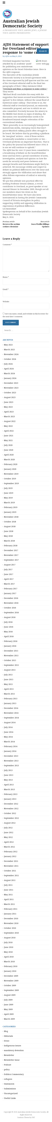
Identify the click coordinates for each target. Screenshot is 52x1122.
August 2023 (9, 397)
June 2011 (8, 890)
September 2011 (11, 875)
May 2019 (8, 498)
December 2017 (11, 550)
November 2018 (11, 517)
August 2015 (9, 670)
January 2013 (10, 799)
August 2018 (9, 526)
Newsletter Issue (12, 1060)
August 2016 (9, 617)
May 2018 (8, 536)
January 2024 (10, 378)
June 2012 (8, 832)
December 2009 (11, 976)
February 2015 (10, 699)
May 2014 (8, 737)
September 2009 (11, 990)
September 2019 (11, 483)
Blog (6, 1031)
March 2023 (9, 416)
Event (6, 1041)
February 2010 (10, 966)
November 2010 (11, 923)
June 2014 (8, 732)
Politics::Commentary (14, 1074)
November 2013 (11, 761)
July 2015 (8, 675)
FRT (33, 1117)
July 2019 (8, 488)
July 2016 (8, 622)
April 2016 (9, 636)
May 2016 (8, 632)
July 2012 (8, 828)
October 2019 (10, 479)
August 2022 (9, 421)
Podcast (7, 1065)
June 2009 (8, 1005)
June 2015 (8, 679)
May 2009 (8, 1009)
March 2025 (9, 349)
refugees (8, 1079)
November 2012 (11, 809)
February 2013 (10, 794)
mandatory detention (14, 1050)
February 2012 (10, 852)
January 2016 (10, 646)
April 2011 (9, 899)
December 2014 (11, 708)
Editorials (8, 1036)
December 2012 (11, 804)
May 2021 (8, 440)
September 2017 (11, 560)
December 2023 (11, 383)
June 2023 (8, 402)
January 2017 (10, 593)
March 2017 (9, 584)
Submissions (10, 1089)
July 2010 (8, 942)
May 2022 (8, 426)
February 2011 (10, 909)
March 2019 (9, 503)
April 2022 (9, 431)
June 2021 (8, 436)
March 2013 (9, 789)
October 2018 (10, 522)
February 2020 (10, 464)
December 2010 (11, 918)
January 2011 (10, 914)
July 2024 (8, 364)
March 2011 (9, 904)
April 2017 (9, 579)
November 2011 (11, 866)
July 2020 (8, 445)
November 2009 (11, 981)
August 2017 (9, 565)
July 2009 (8, 1000)
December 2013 (11, 756)
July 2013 (8, 770)
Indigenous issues (12, 1046)
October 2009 (10, 985)
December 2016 (11, 598)
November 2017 (11, 555)
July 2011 (8, 885)
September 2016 (11, 612)
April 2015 (9, 689)
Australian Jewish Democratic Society (22, 23)
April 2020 (9, 455)
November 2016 (11, 603)
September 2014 (11, 718)
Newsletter (9, 1055)
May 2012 (8, 837)
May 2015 (8, 684)
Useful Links (10, 1098)
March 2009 (9, 1019)
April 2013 (9, 785)
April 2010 (9, 957)
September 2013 (11, 765)
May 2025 (8, 345)
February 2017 (10, 589)
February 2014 (10, 746)
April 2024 (9, 369)
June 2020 (8, 450)
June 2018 (8, 531)
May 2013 (8, 780)
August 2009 (9, 995)
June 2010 (8, 947)
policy (7, 1069)
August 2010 (9, 938)
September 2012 (11, 818)
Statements (9, 1084)
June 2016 (8, 627)
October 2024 (10, 359)
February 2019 (10, 507)
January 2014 (10, 751)
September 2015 (11, 665)
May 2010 (8, 952)
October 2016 (10, 608)
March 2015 (9, 694)
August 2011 (9, 880)
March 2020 (9, 459)
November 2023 (11, 388)
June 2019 (8, 493)
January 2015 (10, 703)
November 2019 (11, 474)
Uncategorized (11, 1093)
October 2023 (10, 393)
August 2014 (9, 722)
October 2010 (10, 928)
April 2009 (9, 1014)
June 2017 (8, 574)
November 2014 (11, 713)
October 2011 (10, 871)
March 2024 (9, 373)
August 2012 (9, 823)
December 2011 (11, 861)
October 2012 (10, 813)
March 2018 (9, 541)
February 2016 (10, 641)
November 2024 (11, 354)
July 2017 (8, 569)
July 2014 (8, 727)
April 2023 (9, 412)
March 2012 (9, 847)
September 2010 (11, 933)
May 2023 (8, 407)
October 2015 (10, 660)
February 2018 (10, 546)
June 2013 (8, 775)
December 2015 (11, 651)
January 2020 (10, 469)
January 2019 (10, 512)
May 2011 (8, 895)
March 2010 (9, 961)
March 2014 (9, 742)
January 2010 (10, 971)
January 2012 (10, 856)
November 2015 (11, 655)
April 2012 (9, 842)
